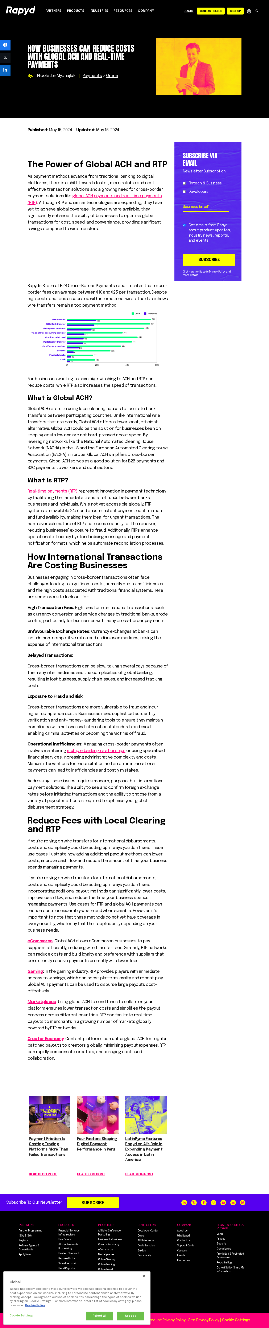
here (192, 272)
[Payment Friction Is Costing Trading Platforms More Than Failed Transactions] (49, 1133)
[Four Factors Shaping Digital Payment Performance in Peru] (98, 1133)
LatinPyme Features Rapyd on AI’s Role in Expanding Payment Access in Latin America (143, 1149)
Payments (92, 76)
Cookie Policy (35, 1305)
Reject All (100, 1316)
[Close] (143, 1276)
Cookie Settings (21, 1315)
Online (112, 76)
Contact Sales (211, 11)
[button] (5, 45)
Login (189, 11)
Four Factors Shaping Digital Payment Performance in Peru (97, 1144)
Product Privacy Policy (166, 1320)
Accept (130, 1316)
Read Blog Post (43, 1174)
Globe (249, 11)
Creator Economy (45, 1039)
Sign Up (235, 11)
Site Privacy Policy (203, 1320)
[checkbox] (207, 188)
